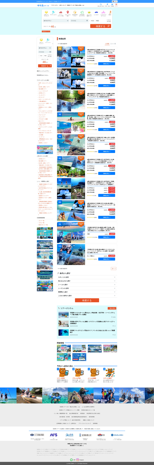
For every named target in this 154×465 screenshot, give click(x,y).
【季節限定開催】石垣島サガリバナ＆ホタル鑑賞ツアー (45, 202)
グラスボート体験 (43, 119)
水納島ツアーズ (61, 453)
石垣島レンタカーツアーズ (106, 449)
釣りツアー (41, 121)
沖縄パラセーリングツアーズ (43, 453)
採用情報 (95, 423)
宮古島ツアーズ (56, 451)
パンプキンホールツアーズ (82, 451)
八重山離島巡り (42, 101)
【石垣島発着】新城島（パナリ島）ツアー (45, 124)
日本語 (115, 1)
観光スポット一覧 (43, 225)
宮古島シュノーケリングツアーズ (68, 451)
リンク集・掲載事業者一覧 (60, 413)
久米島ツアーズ (84, 453)
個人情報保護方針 (73, 413)
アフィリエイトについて (85, 423)
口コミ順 (113, 44)
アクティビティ (54, 5)
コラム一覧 (41, 222)
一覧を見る (112, 308)
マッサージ (41, 137)
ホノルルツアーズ (41, 455)
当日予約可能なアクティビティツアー (45, 188)
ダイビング (41, 97)
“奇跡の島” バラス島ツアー (45, 132)
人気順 (107, 44)
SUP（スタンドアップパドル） (45, 83)
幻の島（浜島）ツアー (44, 87)
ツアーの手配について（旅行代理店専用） (70, 420)
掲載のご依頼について (88, 420)
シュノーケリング (43, 91)
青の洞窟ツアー (42, 89)
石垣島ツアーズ (55, 449)
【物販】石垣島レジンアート (45, 213)
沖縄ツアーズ (92, 451)
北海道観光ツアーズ (83, 455)
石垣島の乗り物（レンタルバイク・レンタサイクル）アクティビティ (45, 209)
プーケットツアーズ (50, 455)
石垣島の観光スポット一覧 (88, 410)
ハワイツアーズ (109, 453)
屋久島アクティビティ (100, 453)
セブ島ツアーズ (58, 455)
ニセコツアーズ (91, 455)
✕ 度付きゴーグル (46, 31)
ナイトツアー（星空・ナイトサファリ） (45, 104)
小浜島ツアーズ (48, 449)
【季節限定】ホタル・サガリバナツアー (45, 139)
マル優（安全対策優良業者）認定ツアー (44, 192)
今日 (92, 21)
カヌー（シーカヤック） (45, 99)
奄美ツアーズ (91, 453)
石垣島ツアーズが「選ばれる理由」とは (75, 5)
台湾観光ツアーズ (67, 455)
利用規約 (82, 413)
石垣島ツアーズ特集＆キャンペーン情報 (69, 410)
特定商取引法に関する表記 (93, 413)
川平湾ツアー (42, 93)
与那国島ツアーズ (48, 451)
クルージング (42, 115)
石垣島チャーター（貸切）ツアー (45, 108)
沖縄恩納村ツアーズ (111, 451)
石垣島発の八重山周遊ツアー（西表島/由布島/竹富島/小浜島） (45, 176)
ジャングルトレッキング (45, 130)
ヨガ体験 (41, 135)
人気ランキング (62, 5)
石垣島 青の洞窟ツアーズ (65, 449)
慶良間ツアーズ (53, 453)
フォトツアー (42, 117)
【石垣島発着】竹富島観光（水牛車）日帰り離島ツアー (45, 168)
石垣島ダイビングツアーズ (93, 449)
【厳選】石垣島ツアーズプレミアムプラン (45, 185)
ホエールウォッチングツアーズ (72, 453)
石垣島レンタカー (43, 143)
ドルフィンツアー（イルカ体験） (45, 127)
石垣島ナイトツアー (44, 195)
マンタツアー (42, 95)
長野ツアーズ (75, 455)
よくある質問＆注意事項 (88, 407)
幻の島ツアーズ (40, 451)
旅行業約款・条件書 (65, 417)
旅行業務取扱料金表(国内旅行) (79, 417)
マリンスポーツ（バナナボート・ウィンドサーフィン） (45, 111)
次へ (113, 268)
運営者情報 (91, 417)
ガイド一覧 (41, 220)
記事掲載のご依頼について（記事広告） (67, 423)
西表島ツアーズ (40, 449)
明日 (97, 21)
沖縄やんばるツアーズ (101, 451)
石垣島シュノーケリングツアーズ (79, 449)
